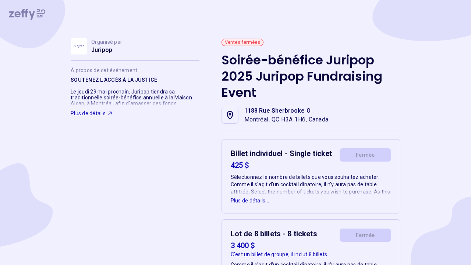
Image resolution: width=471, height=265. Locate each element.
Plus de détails (88, 113)
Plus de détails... (250, 201)
